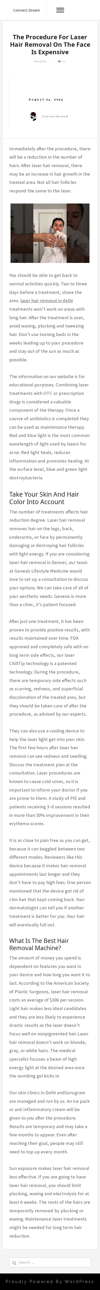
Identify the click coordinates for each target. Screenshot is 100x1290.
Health (40, 61)
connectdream (55, 116)
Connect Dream (26, 10)
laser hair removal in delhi (46, 300)
